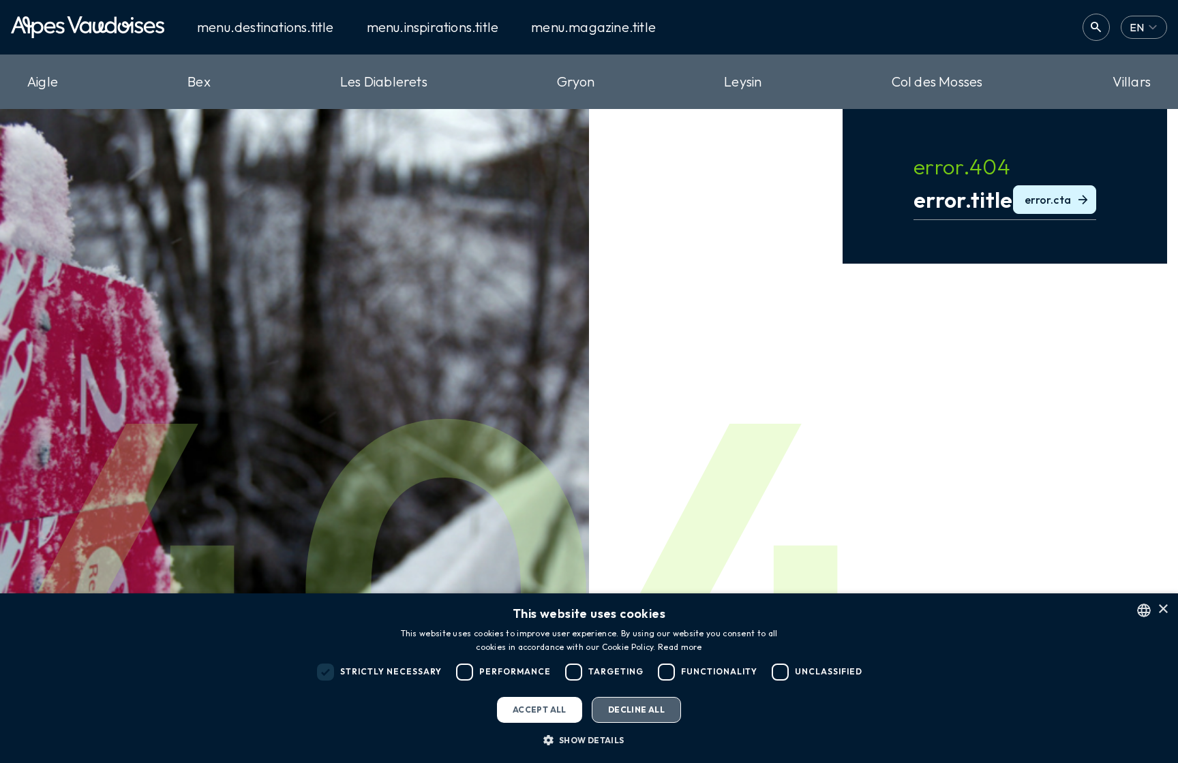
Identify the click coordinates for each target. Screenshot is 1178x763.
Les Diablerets (383, 81)
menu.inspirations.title (433, 27)
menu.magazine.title (593, 27)
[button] (589, 740)
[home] (87, 27)
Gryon (575, 81)
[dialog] (589, 678)
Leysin (742, 81)
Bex (199, 81)
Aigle (42, 81)
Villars (1132, 81)
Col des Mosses (937, 81)
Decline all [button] (636, 709)
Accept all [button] (540, 709)
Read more (680, 647)
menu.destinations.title (265, 27)
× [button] (1163, 609)
